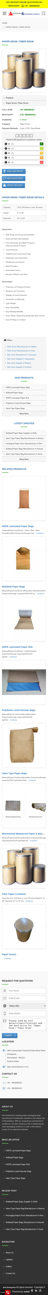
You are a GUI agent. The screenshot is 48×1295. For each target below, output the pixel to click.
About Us (10, 1253)
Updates (9, 1259)
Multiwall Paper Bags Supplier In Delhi (21, 433)
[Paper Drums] (24, 926)
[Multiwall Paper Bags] (24, 559)
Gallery (9, 1266)
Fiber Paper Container (14, 894)
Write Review (14, 185)
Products (9, 98)
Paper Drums (9, 954)
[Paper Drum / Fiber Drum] (24, 71)
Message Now (15, 178)
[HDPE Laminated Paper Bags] (24, 498)
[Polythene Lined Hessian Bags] (24, 682)
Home (4, 23)
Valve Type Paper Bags (15, 408)
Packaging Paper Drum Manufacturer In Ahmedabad (26, 443)
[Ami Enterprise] (24, 13)
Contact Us (10, 1273)
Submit (8, 1035)
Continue (39, 533)
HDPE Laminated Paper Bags (18, 387)
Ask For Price (15, 171)
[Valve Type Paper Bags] (24, 745)
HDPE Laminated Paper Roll (17, 398)
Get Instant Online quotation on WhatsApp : (24, 4)
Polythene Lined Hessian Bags (18, 403)
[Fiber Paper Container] (24, 866)
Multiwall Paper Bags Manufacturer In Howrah (24, 449)
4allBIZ (27, 1292)
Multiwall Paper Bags (14, 393)
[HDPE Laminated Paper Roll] (24, 619)
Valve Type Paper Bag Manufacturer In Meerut (25, 438)
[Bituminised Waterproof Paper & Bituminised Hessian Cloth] (24, 806)
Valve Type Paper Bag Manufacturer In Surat (24, 454)
